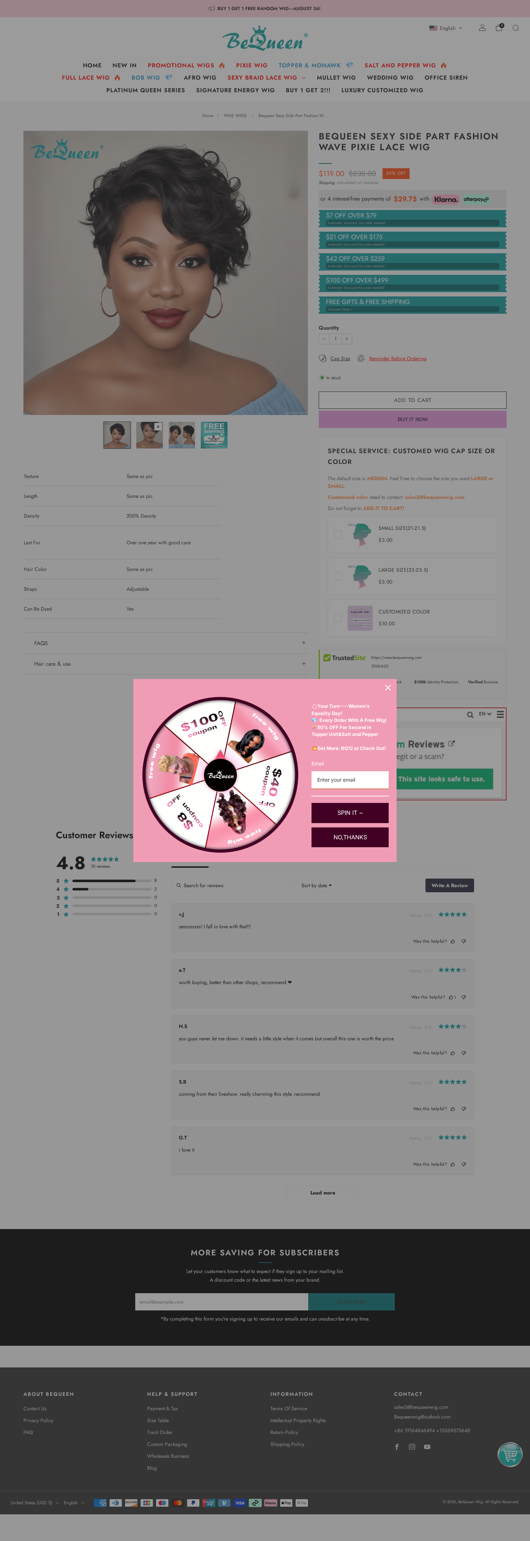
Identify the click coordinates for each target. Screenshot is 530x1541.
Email (318, 763)
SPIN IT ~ (350, 812)
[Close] (388, 687)
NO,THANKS (350, 837)
